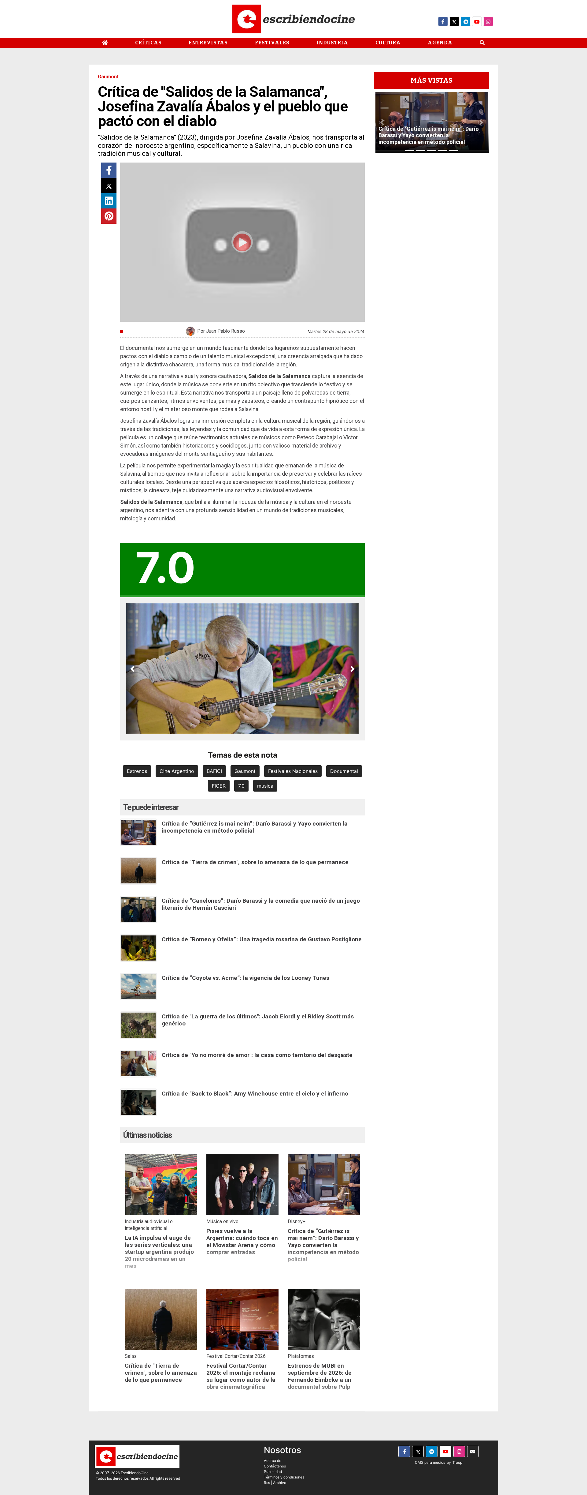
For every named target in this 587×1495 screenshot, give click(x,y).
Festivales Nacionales (293, 771)
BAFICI (214, 771)
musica (265, 786)
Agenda (440, 43)
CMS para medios (430, 1462)
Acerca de (272, 1460)
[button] (132, 668)
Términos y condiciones (284, 1477)
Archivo (279, 1482)
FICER (219, 786)
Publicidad (273, 1471)
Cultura (388, 43)
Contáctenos (275, 1466)
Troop (457, 1462)
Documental (344, 771)
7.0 (241, 786)
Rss (267, 1482)
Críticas (148, 43)
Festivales (272, 43)
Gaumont (245, 771)
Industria (332, 43)
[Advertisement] (431, 249)
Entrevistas (208, 43)
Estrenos (137, 771)
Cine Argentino (177, 771)
